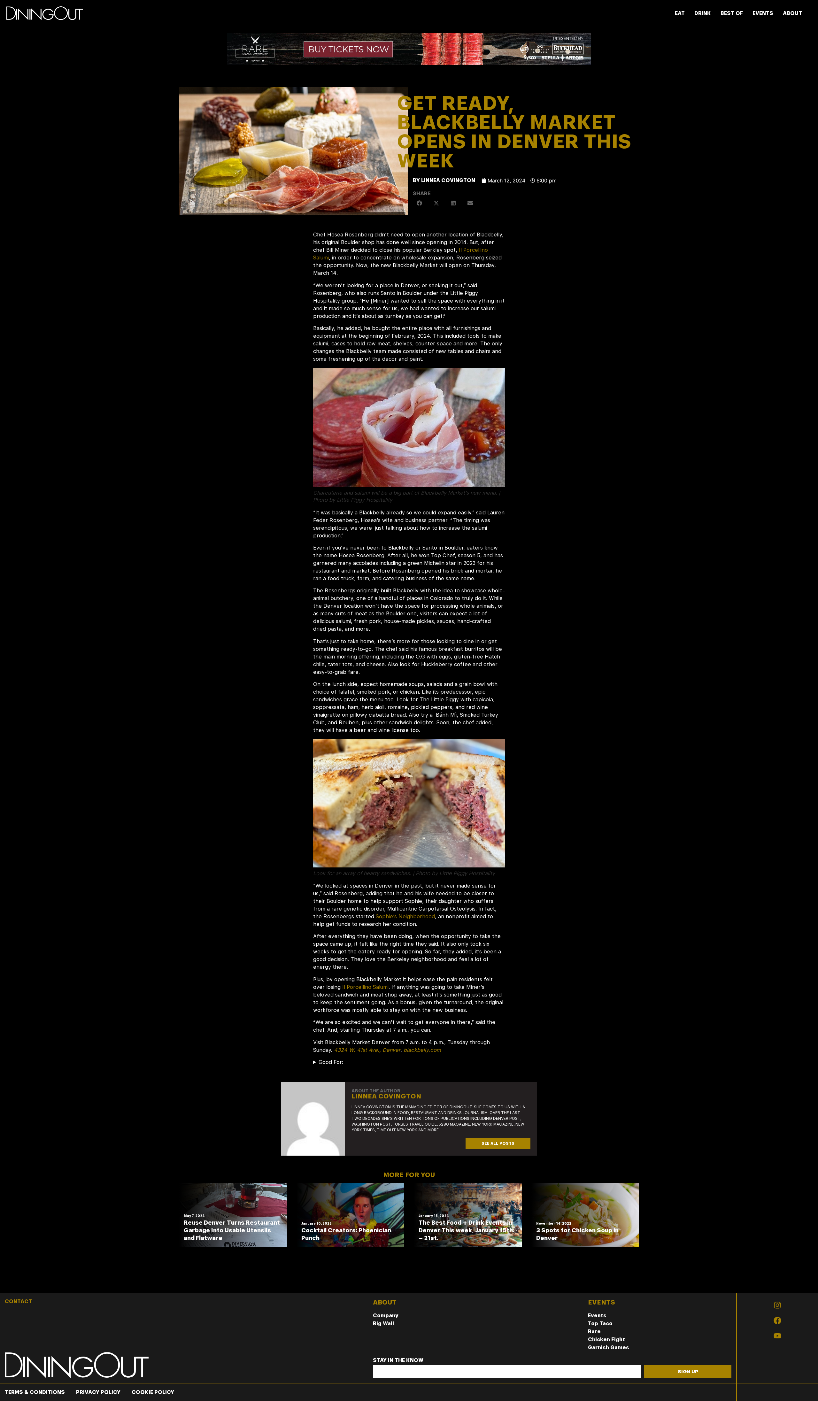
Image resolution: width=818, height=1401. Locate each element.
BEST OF (732, 13)
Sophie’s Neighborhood (405, 916)
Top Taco (600, 1323)
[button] (420, 203)
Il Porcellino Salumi (365, 987)
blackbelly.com (422, 1050)
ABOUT (792, 13)
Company (385, 1315)
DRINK (702, 13)
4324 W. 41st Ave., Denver (367, 1050)
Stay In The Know (398, 1360)
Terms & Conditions (35, 1392)
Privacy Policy (98, 1392)
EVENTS (762, 13)
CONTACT (18, 1301)
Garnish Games (608, 1347)
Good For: (331, 1062)
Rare (594, 1331)
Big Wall (383, 1323)
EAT (680, 13)
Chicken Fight (606, 1339)
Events (597, 1315)
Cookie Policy (153, 1392)
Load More (409, 1278)
